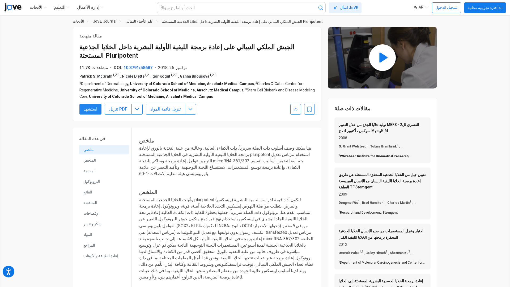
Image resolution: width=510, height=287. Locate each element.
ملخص (88, 149)
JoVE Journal (105, 21)
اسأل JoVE (349, 8)
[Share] (295, 109)
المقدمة (89, 171)
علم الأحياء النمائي (139, 21)
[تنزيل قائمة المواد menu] (190, 109)
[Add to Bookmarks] (309, 109)
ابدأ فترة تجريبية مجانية (485, 8)
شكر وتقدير (92, 224)
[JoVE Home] (13, 7)
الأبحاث (78, 21)
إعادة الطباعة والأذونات (100, 256)
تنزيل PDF (118, 109)
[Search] (320, 7)
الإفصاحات (91, 213)
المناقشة (90, 203)
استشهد (90, 109)
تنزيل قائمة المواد (165, 109)
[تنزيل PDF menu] (137, 109)
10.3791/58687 (138, 67)
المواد (87, 235)
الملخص (89, 160)
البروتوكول (91, 181)
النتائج (87, 192)
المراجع (89, 245)
